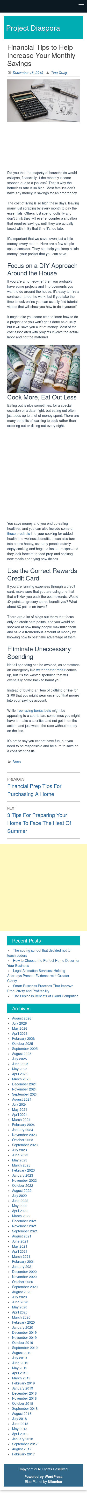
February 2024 (23, 1124)
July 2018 (19, 1418)
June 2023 (20, 1155)
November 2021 (24, 1225)
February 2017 (23, 1454)
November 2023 (24, 1134)
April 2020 (20, 1312)
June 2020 (20, 1301)
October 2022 (22, 1185)
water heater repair (50, 669)
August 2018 (21, 1413)
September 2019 (25, 1347)
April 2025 (20, 1073)
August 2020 (21, 1291)
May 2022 (19, 1205)
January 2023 (22, 1175)
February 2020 (23, 1322)
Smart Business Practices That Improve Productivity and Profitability (40, 988)
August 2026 (21, 1018)
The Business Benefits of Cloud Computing (46, 995)
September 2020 (25, 1286)
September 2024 (25, 1094)
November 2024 (24, 1089)
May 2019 (19, 1367)
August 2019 (21, 1352)
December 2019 (24, 1332)
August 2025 (21, 1053)
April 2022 (20, 1210)
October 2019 (22, 1342)
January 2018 (22, 1438)
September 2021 (25, 1231)
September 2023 (25, 1144)
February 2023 (23, 1170)
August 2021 (21, 1236)
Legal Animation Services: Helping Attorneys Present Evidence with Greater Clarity (38, 975)
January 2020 (22, 1327)
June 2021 (20, 1241)
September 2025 (25, 1048)
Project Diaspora (33, 27)
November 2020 (24, 1276)
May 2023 (19, 1160)
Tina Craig (59, 72)
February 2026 (23, 1038)
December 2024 (24, 1084)
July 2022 (19, 1195)
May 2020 (19, 1307)
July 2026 (19, 1023)
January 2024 (22, 1129)
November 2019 (24, 1337)
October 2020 (22, 1281)
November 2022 (24, 1180)
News (17, 761)
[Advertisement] (43, 147)
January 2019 (22, 1388)
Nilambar (55, 1481)
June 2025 (20, 1063)
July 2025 (19, 1058)
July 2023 (19, 1149)
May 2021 (19, 1246)
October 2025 (22, 1043)
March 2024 (21, 1119)
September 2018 (25, 1408)
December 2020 (24, 1271)
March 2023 (21, 1165)
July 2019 (19, 1357)
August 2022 (21, 1190)
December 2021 (24, 1220)
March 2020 (21, 1317)
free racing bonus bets (34, 710)
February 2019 (23, 1383)
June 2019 (20, 1362)
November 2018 (24, 1398)
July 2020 (19, 1296)
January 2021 (22, 1266)
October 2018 (22, 1403)
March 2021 (21, 1256)
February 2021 (23, 1261)
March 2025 (21, 1078)
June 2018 (20, 1423)
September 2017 (25, 1443)
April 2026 (20, 1033)
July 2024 (19, 1104)
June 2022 (20, 1200)
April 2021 (20, 1251)
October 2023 (22, 1139)
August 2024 (21, 1099)
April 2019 (20, 1372)
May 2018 (19, 1428)
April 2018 (20, 1433)
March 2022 (21, 1215)
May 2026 (19, 1028)
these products (18, 533)
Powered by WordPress (43, 1476)
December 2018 (24, 1393)
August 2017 (21, 1448)
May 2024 (19, 1109)
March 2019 (21, 1378)
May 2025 (19, 1068)
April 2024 (20, 1114)
